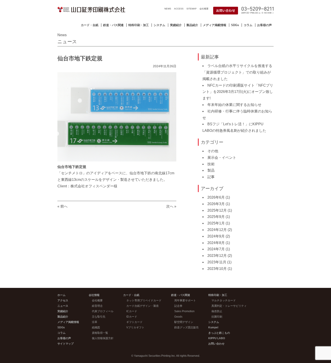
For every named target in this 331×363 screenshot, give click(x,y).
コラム (248, 25)
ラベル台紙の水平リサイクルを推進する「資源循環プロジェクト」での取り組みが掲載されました (237, 72)
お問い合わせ (216, 343)
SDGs (235, 25)
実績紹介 (176, 25)
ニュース (62, 305)
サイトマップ (65, 343)
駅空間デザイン (183, 322)
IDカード (131, 316)
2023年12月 (217, 256)
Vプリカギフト (135, 327)
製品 (211, 170)
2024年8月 (216, 243)
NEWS (167, 8)
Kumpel (213, 327)
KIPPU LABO (216, 338)
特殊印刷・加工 (138, 25)
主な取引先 (98, 316)
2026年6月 (216, 197)
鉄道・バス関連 (113, 25)
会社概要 (204, 8)
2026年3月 (216, 204)
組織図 (96, 327)
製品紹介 (192, 25)
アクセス (62, 300)
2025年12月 (217, 210)
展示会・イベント (221, 157)
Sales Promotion (184, 311)
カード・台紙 (89, 25)
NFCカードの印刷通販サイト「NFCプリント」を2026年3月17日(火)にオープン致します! (237, 91)
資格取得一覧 (100, 332)
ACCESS (179, 8)
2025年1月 (216, 223)
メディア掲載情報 (214, 25)
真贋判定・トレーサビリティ (229, 305)
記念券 (178, 305)
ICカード (131, 311)
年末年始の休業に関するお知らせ (234, 105)
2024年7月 (216, 249)
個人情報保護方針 (102, 338)
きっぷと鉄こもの (219, 332)
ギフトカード (134, 322)
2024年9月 (216, 236)
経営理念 (97, 305)
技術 (211, 164)
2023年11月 (216, 262)
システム (159, 25)
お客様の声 (264, 25)
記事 (211, 177)
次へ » (171, 206)
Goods (178, 316)
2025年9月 (216, 217)
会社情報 (94, 295)
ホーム (61, 295)
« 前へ (62, 206)
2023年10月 (217, 269)
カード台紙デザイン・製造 (142, 305)
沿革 (94, 322)
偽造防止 (216, 311)
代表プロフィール (102, 311)
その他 (212, 151)
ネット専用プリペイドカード (143, 300)
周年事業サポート (185, 300)
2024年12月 (217, 230)
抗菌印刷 (216, 316)
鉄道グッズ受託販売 (186, 327)
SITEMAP (191, 8)
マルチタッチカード (223, 300)
